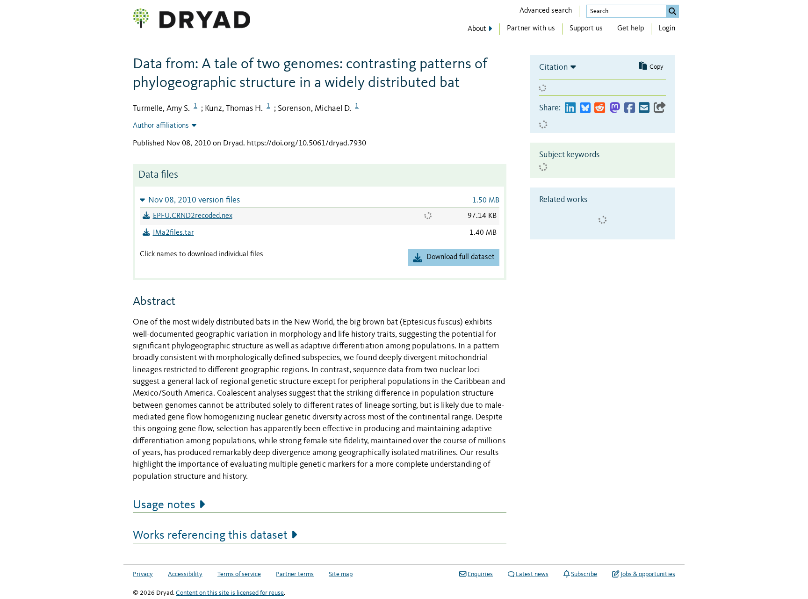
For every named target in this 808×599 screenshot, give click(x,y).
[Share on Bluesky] (585, 108)
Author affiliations (161, 126)
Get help (630, 28)
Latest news (532, 574)
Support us (586, 28)
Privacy (143, 574)
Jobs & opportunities (647, 574)
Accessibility (185, 574)
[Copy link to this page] (660, 108)
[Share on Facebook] (629, 108)
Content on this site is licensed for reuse (230, 593)
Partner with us (531, 28)
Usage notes (164, 505)
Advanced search (545, 10)
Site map (341, 574)
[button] (319, 200)
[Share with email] (644, 108)
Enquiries (480, 574)
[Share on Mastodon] (614, 108)
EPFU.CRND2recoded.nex (192, 216)
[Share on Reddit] (599, 108)
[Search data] (672, 11)
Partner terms (295, 574)
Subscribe (584, 574)
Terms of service (239, 574)
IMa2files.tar (173, 233)
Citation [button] (553, 67)
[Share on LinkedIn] (570, 108)
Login (666, 28)
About (477, 29)
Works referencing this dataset (210, 535)
